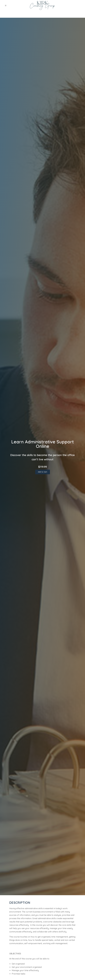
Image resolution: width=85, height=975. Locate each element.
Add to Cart (42, 472)
